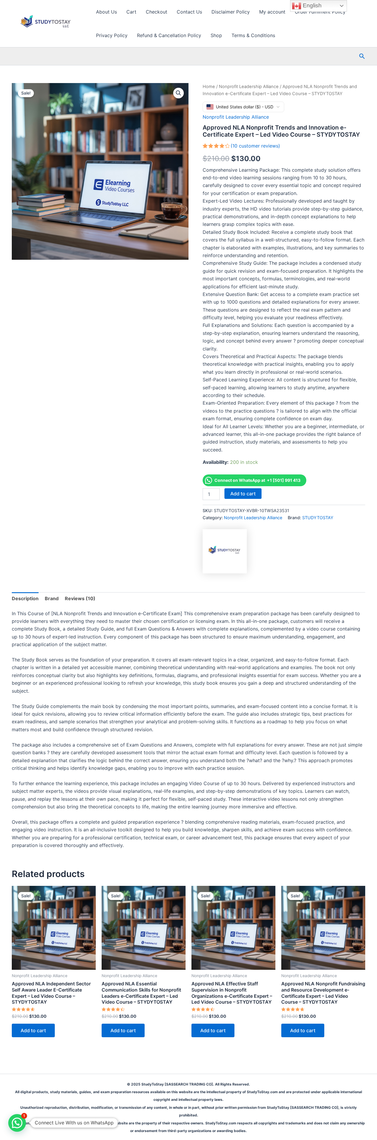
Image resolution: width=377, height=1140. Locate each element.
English (311, 5)
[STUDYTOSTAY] (225, 551)
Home (209, 86)
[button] (362, 56)
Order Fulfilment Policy (320, 12)
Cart (131, 12)
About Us (106, 12)
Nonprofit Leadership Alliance (249, 86)
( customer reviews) (255, 146)
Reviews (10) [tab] (80, 598)
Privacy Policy (112, 35)
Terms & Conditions (253, 35)
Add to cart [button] (33, 1030)
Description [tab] (25, 598)
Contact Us (189, 12)
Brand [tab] (52, 598)
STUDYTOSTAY (317, 517)
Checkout (156, 12)
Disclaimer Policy (230, 12)
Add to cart (243, 494)
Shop (216, 35)
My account (272, 12)
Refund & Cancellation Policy (169, 35)
